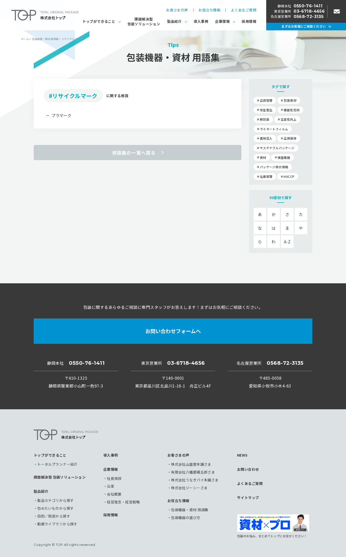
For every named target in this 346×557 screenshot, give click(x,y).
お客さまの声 (177, 10)
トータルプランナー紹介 (57, 464)
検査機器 (284, 157)
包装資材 (290, 100)
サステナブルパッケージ (277, 148)
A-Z (287, 242)
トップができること (99, 21)
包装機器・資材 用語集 (189, 509)
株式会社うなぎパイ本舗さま (194, 479)
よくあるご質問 (243, 10)
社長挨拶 (114, 478)
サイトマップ (248, 497)
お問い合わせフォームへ (173, 331)
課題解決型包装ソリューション (143, 21)
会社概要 (114, 494)
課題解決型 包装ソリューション (60, 477)
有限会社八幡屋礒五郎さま (193, 472)
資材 (263, 157)
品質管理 (266, 100)
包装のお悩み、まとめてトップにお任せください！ (272, 536)
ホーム (25, 39)
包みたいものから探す (55, 508)
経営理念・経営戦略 (123, 501)
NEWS (242, 455)
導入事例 (201, 21)
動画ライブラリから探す (57, 523)
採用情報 (249, 21)
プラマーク (61, 115)
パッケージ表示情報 (274, 167)
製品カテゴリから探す (55, 500)
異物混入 (266, 138)
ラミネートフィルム (274, 129)
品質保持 (290, 138)
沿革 (110, 486)
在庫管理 (266, 176)
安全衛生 (266, 110)
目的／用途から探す (53, 516)
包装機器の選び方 (185, 517)
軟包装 (264, 119)
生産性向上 (288, 119)
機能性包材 (291, 110)
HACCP (289, 176)
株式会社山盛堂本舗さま (191, 464)
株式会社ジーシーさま (189, 487)
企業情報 (222, 21)
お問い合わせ (248, 469)
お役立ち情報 (209, 10)
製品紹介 (174, 21)
